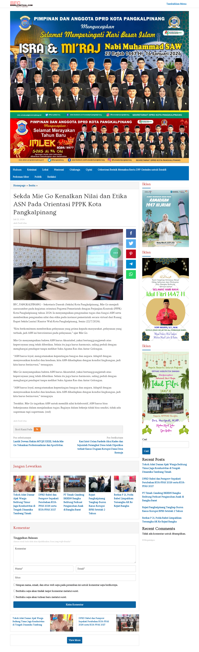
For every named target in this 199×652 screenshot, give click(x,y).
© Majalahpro (148, 540)
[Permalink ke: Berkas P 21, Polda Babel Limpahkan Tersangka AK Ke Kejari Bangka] (125, 484)
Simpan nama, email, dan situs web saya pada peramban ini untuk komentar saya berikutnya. (67, 585)
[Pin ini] (131, 254)
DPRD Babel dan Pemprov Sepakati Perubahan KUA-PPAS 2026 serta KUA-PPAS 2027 (48, 502)
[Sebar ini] (131, 233)
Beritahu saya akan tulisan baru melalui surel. (41, 597)
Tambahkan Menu (177, 3)
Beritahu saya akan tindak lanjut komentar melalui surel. (47, 591)
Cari (144, 439)
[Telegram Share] (131, 264)
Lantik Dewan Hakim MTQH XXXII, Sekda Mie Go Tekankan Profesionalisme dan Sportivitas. (38, 441)
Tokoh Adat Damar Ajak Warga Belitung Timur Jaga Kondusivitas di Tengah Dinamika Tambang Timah (164, 468)
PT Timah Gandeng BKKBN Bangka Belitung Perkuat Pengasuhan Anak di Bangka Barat (74, 502)
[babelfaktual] (21, 3)
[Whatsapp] (131, 274)
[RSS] (37, 429)
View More (75, 640)
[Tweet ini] (131, 243)
